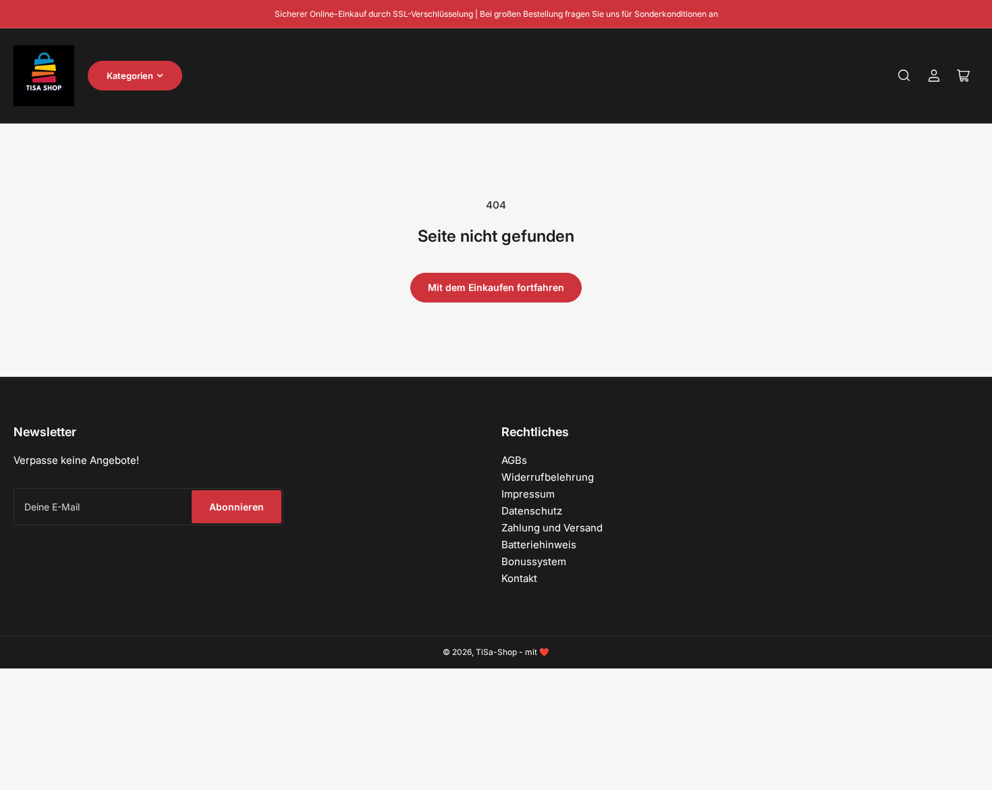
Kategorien (130, 75)
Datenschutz (531, 510)
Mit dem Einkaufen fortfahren (496, 287)
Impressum (528, 494)
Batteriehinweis (538, 544)
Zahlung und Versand (552, 527)
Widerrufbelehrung (547, 477)
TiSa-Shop (496, 652)
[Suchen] (904, 75)
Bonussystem (533, 561)
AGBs (514, 460)
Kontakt (519, 578)
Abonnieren (236, 506)
